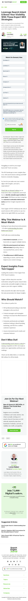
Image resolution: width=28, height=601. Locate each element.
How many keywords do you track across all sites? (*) (13, 104)
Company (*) (6, 81)
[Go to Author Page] (3, 34)
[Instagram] (12, 564)
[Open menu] (2, 2)
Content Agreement (13, 138)
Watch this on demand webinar (10, 190)
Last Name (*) (6, 65)
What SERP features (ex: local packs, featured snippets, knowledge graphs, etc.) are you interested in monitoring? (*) (13, 111)
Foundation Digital (16, 469)
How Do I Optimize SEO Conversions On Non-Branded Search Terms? (13, 531)
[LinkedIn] (11, 561)
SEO (3, 438)
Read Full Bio (14, 462)
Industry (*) (5, 98)
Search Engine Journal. (14, 597)
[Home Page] (10, 2)
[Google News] (8, 561)
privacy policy (13, 512)
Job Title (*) (5, 92)
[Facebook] (17, 561)
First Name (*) (6, 60)
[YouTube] (14, 561)
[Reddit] (15, 564)
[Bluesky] (9, 564)
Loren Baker (10, 34)
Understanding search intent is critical (12, 343)
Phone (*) (5, 76)
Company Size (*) (7, 87)
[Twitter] (20, 561)
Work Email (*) (6, 71)
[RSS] (18, 564)
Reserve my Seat (14, 430)
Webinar (8, 438)
